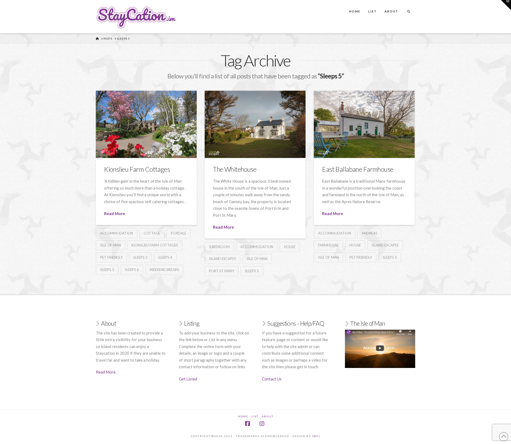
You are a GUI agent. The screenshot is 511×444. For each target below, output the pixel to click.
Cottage (152, 233)
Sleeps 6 (132, 269)
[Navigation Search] (408, 6)
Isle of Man (110, 245)
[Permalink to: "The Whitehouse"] (255, 124)
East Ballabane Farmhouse (357, 169)
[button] (506, 5)
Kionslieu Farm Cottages (137, 169)
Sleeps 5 (107, 269)
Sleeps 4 (165, 257)
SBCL (316, 436)
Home (243, 416)
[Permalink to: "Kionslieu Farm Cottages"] (146, 124)
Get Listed (188, 378)
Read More (114, 213)
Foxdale (178, 233)
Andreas (369, 233)
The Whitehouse (234, 169)
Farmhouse (328, 245)
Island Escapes (222, 259)
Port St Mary (221, 271)
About (267, 416)
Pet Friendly (111, 257)
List (255, 416)
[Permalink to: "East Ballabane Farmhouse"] (364, 124)
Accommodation (116, 233)
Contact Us (272, 378)
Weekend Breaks (164, 269)
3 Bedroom (219, 247)
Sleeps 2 (140, 257)
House (289, 247)
